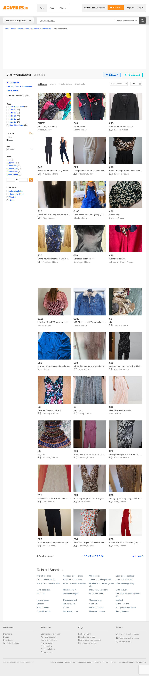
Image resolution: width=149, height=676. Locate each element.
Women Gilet (79, 126)
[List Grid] (135, 83)
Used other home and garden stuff (101, 584)
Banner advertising (85, 662)
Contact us (141, 662)
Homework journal (70, 611)
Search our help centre (50, 634)
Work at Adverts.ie (11, 643)
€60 (75, 255)
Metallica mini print (71, 594)
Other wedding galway (125, 583)
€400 (76, 211)
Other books (94, 576)
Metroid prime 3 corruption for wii (128, 595)
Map (31, 133)
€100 (41, 318)
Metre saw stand (96, 594)
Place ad (117, 7)
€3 (39, 406)
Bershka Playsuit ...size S (49, 410)
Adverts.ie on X (125, 642)
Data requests (47, 652)
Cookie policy (46, 646)
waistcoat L (78, 410)
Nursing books (43, 600)
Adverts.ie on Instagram (129, 634)
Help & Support (57, 662)
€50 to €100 (11, 166)
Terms (113, 662)
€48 (40, 167)
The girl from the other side (48, 583)
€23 (75, 495)
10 (102, 556)
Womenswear (12, 90)
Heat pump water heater (126, 607)
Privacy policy (47, 643)
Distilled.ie (7, 634)
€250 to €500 (12, 171)
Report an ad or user (86, 637)
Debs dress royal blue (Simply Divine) (90, 215)
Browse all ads (70, 662)
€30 (40, 255)
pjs (110, 322)
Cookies (106, 662)
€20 (40, 211)
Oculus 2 (119, 600)
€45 (111, 123)
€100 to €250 (12, 169)
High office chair (43, 611)
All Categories (13, 82)
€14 (75, 539)
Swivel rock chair (123, 604)
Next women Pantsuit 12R (121, 126)
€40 (75, 123)
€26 (111, 362)
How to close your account (89, 640)
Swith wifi (93, 604)
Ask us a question (48, 637)
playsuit (41, 454)
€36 (111, 495)
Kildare (48, 130)
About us (131, 662)
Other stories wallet (124, 580)
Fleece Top (114, 215)
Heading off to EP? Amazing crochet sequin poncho (61, 322)
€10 (111, 406)
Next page (137, 556)
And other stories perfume (100, 580)
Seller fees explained (87, 643)
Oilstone (40, 604)
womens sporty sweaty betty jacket (54, 366)
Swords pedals (43, 607)
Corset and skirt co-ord (84, 259)
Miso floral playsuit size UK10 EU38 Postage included (98, 542)
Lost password (84, 634)
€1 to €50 (10, 163)
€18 (111, 167)
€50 (40, 362)
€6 (110, 318)
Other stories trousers (46, 580)
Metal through (121, 590)
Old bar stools (69, 604)
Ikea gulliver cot (122, 611)
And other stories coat (72, 580)
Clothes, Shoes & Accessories (19, 86)
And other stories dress (73, 576)
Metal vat (41, 594)
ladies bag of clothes (47, 126)
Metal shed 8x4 (69, 590)
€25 (75, 167)
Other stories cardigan (125, 576)
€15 (40, 495)
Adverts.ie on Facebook (129, 638)
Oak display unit (70, 600)
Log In (140, 8)
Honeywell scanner (97, 611)
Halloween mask (96, 607)
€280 (76, 318)
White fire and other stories (74, 583)
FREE (41, 123)
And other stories (44, 576)
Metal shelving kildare (98, 590)
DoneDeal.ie (8, 640)
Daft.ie (6, 637)
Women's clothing (117, 259)
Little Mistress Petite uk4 (120, 410)
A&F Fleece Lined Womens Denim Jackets (93, 322)
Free (8, 160)
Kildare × (113, 75)
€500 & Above (12, 174)
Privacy (98, 662)
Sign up (131, 8)
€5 (39, 451)
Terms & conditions (49, 640)
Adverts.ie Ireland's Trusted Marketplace (18, 7)
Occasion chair (95, 600)
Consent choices (48, 649)
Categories (122, 662)
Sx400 (66, 607)
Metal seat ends (43, 590)
